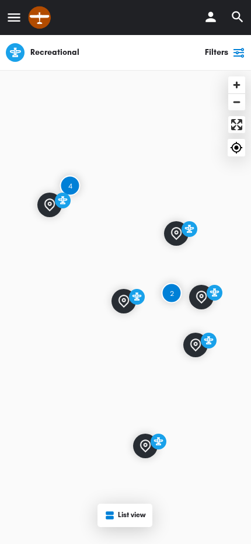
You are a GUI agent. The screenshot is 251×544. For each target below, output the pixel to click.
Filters (216, 52)
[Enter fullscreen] (236, 124)
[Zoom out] (236, 101)
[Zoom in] (236, 84)
